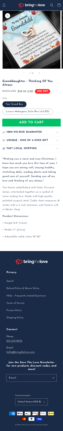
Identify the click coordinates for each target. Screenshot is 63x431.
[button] (4, 5)
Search (10, 281)
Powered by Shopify (40, 424)
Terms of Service (15, 303)
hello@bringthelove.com (20, 352)
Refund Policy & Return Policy (22, 288)
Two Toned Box (14, 104)
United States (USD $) (29, 402)
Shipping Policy (15, 317)
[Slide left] (23, 73)
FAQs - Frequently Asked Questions (26, 296)
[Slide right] (39, 73)
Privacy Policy (14, 310)
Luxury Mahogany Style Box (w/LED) (28, 111)
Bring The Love (27, 424)
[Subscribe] (53, 377)
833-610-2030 (14, 341)
